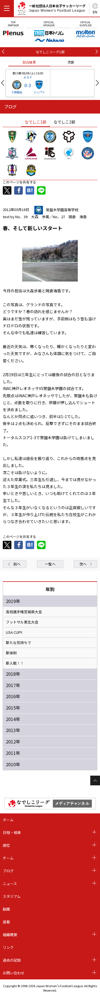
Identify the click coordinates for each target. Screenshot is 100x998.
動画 (6, 909)
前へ (17, 564)
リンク (8, 947)
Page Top (95, 780)
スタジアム (12, 896)
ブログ (8, 870)
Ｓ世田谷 (16, 92)
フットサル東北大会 (22, 622)
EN (95, 11)
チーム (8, 858)
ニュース (10, 883)
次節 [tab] (71, 62)
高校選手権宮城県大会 (24, 612)
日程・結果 (12, 832)
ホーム (8, 819)
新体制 (11, 653)
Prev (2, 83)
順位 (6, 845)
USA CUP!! (14, 632)
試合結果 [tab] (29, 62)
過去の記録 (12, 960)
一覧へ (50, 564)
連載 (6, 921)
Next (97, 83)
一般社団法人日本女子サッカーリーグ (57, 8)
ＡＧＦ (27, 77)
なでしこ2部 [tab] (64, 122)
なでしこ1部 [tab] (35, 122)
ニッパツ (39, 92)
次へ (83, 564)
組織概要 (10, 934)
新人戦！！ (15, 663)
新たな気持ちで (18, 642)
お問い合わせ (13, 973)
